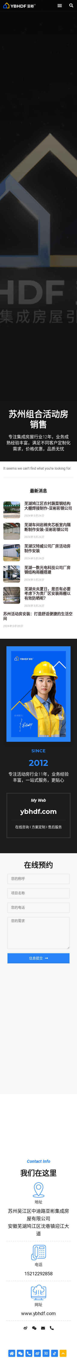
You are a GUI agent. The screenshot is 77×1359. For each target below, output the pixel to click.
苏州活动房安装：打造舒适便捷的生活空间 (38, 616)
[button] (59, 5)
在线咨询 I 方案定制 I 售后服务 (38, 827)
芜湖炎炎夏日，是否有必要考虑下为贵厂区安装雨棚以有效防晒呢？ (47, 594)
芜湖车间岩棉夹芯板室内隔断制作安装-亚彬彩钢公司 (47, 527)
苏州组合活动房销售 (38, 419)
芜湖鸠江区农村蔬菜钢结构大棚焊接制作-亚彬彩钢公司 (48, 506)
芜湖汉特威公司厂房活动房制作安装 (47, 548)
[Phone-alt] (52, 1328)
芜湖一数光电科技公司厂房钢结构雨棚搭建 (47, 570)
